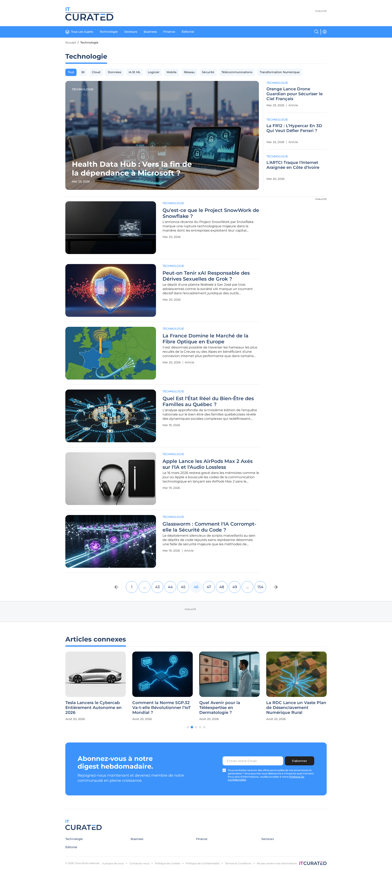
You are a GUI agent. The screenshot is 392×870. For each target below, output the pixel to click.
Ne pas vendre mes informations (277, 863)
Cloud (96, 72)
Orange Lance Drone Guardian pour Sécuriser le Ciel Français (294, 93)
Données (114, 72)
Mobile (172, 72)
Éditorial (188, 32)
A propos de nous (113, 863)
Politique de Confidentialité (202, 863)
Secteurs (130, 32)
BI (83, 72)
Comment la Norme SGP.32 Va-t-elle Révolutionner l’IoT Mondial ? (161, 707)
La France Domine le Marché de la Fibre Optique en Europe (205, 339)
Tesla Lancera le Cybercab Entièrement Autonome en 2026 (93, 707)
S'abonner (299, 761)
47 (209, 587)
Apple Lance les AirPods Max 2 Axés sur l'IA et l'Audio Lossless (208, 464)
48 (221, 587)
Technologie (109, 32)
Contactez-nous (139, 863)
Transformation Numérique (280, 72)
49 (234, 587)
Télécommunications (237, 72)
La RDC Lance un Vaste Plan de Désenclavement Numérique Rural (296, 707)
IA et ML (134, 72)
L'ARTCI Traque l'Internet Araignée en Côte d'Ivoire (292, 165)
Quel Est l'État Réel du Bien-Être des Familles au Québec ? (208, 401)
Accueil (70, 42)
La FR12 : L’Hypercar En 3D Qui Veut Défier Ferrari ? (294, 128)
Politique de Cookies (167, 863)
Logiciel (153, 72)
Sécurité (208, 72)
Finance (169, 32)
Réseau (189, 72)
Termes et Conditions (238, 863)
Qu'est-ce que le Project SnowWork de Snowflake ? (211, 213)
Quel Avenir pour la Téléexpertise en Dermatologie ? (219, 707)
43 (157, 587)
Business (150, 32)
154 (260, 587)
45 (183, 587)
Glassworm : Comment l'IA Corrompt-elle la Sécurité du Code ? (209, 527)
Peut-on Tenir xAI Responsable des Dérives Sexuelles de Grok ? (206, 276)
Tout (71, 72)
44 (170, 587)
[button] (188, 727)
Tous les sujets (82, 32)
